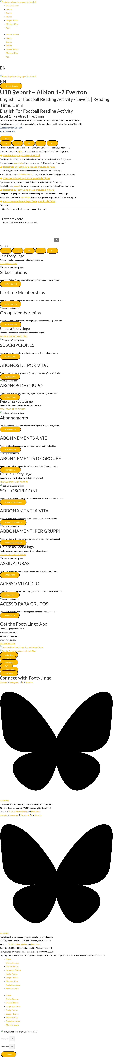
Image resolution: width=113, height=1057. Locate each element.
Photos (9, 16)
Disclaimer (35, 811)
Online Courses (12, 5)
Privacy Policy (21, 811)
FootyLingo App (13, 985)
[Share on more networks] (56, 240)
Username (5, 1039)
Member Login (12, 988)
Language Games (13, 970)
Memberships (12, 24)
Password (5, 1047)
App (7, 28)
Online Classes (12, 966)
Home (8, 959)
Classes (9, 9)
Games (9, 13)
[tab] (6, 143)
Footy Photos (12, 974)
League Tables (12, 20)
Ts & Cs (11, 811)
